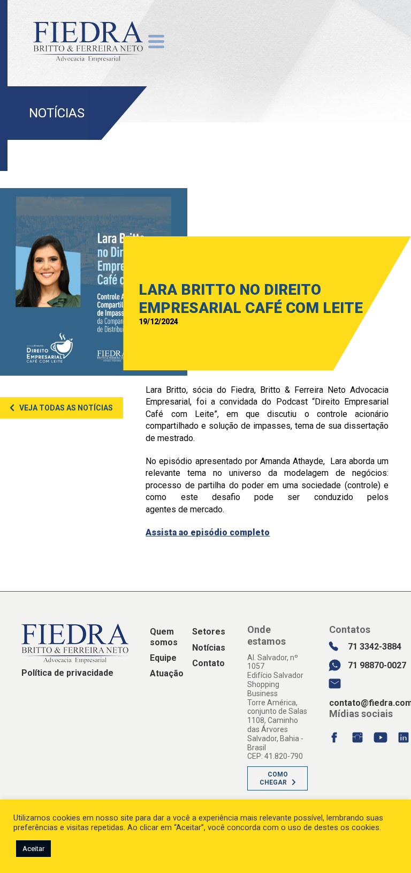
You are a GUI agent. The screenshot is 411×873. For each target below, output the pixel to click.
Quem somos (164, 636)
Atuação (167, 673)
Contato (208, 663)
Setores (208, 631)
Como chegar (274, 778)
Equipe (163, 658)
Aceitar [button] (33, 849)
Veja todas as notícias (66, 408)
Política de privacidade (67, 673)
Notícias (208, 648)
